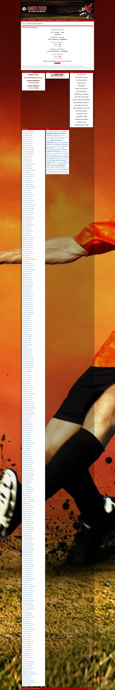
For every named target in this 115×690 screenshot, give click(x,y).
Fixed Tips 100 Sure (27, 383)
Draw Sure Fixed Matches (28, 302)
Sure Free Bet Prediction (27, 580)
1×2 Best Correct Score (27, 155)
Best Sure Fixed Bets (27, 229)
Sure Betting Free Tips (27, 562)
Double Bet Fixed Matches (29, 27)
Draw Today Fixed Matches (28, 304)
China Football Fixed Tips (28, 257)
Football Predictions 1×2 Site (28, 405)
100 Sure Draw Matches (27, 145)
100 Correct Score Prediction (28, 131)
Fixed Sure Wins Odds (27, 379)
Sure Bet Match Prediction (28, 556)
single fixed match (55, 164)
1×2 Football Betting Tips (27, 166)
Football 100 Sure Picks (27, 385)
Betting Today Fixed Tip (27, 245)
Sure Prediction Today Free (28, 598)
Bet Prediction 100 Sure (27, 235)
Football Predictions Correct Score (29, 407)
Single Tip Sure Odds (27, 519)
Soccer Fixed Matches (27, 525)
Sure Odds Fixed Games (27, 592)
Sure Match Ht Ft (26, 582)
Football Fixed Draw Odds (28, 397)
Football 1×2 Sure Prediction (28, 387)
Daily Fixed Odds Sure (27, 279)
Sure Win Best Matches (27, 613)
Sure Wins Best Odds (27, 631)
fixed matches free (52, 153)
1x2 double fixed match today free (31, 66)
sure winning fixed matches (57, 171)
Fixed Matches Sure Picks (28, 359)
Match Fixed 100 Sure (27, 452)
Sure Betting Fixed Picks (27, 558)
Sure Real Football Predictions (28, 600)
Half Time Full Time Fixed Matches (46, 20)
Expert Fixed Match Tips (27, 314)
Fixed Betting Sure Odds (27, 326)
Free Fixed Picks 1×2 (27, 422)
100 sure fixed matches (54, 141)
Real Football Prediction (27, 487)
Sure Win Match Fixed (27, 621)
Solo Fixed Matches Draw (28, 537)
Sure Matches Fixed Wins (28, 584)
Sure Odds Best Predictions (28, 590)
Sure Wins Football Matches (28, 641)
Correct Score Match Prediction (29, 269)
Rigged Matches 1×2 (27, 503)
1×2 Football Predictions (27, 168)
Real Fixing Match (26, 485)
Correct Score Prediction (74, 20)
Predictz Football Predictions (28, 474)
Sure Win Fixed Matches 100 (28, 617)
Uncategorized (25, 659)
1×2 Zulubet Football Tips (28, 196)
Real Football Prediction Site (28, 489)
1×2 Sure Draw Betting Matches (29, 186)
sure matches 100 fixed (60, 167)
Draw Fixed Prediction (27, 292)
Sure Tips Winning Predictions (28, 608)
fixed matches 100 (58, 149)
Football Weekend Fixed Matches (29, 413)
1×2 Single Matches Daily (28, 180)
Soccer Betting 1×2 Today (28, 521)
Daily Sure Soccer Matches (61, 20)
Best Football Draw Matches (28, 224)
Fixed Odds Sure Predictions (28, 365)
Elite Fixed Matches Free (27, 306)
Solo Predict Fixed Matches (28, 539)
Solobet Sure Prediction (27, 541)
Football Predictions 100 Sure (28, 403)
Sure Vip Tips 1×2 (26, 611)
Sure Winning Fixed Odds (28, 627)
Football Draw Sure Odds (27, 395)
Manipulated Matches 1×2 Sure (29, 442)
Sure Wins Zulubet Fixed (27, 645)
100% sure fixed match (58, 142)
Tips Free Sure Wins (27, 651)
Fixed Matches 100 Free (27, 352)
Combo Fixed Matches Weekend (29, 259)
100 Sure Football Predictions (28, 147)
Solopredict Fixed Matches (28, 546)
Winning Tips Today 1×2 (27, 684)
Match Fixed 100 (26, 450)
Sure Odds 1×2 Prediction (28, 588)
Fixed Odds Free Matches (28, 363)
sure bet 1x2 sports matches (78, 66)
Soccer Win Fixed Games (28, 531)
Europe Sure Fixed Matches (28, 312)
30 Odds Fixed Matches (27, 198)
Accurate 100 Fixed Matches (28, 200)
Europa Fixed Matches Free (28, 310)
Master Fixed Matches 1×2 (28, 444)
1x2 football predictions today (57, 137)
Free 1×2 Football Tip (27, 415)
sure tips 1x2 (58, 169)
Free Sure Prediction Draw (28, 424)
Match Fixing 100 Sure (27, 466)
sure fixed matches (58, 166)
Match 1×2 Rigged (26, 448)
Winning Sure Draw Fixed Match (29, 682)
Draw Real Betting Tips (27, 296)
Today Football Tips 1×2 (27, 653)
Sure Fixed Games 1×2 (27, 568)
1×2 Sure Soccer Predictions (28, 188)
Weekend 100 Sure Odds (27, 665)
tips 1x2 (65, 171)
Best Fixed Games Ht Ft (27, 214)
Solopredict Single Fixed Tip (28, 548)
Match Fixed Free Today (27, 458)
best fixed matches (63, 144)
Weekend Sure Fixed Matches (28, 671)
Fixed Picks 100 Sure (27, 369)
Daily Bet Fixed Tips (27, 275)
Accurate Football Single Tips (28, 206)
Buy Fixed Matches (26, 255)
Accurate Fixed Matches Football (29, 204)
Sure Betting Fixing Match (28, 560)
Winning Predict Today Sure (28, 680)
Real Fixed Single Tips (27, 482)
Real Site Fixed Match (27, 497)
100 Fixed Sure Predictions (28, 133)
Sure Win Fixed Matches (27, 615)
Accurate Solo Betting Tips (28, 212)
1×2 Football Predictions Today (29, 170)
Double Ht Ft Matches (27, 287)
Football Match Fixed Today (28, 401)
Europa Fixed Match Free (28, 308)
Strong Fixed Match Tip (27, 552)
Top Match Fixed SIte (27, 655)
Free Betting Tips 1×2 (27, 420)
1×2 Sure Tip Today (26, 190)
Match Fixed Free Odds (27, 456)
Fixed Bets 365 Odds (27, 320)
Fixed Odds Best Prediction (28, 361)
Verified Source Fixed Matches (29, 661)
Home (24, 20)
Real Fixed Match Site (27, 480)
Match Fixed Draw (26, 454)
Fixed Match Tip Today (27, 350)
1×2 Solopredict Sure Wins (28, 184)
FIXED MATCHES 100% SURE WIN (30, 1)
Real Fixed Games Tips (27, 476)
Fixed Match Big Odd (27, 340)
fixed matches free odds (60, 153)
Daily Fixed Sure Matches (28, 281)
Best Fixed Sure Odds (27, 220)
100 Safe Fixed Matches (27, 141)
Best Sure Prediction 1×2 (27, 231)
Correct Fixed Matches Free (28, 265)
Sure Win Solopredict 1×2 (28, 623)
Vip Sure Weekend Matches (28, 663)
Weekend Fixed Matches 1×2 (28, 667)
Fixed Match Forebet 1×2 (27, 344)
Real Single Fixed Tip (27, 495)
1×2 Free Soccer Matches (28, 174)
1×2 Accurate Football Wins (28, 153)
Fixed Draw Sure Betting (27, 330)
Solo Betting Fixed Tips (27, 535)
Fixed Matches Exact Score (28, 357)
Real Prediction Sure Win (27, 493)
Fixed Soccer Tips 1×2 (27, 375)
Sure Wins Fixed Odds (27, 635)
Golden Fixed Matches (27, 434)
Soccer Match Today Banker (28, 529)
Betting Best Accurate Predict (28, 237)
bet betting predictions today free (56, 66)
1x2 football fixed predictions (43, 66)
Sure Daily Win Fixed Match (28, 566)
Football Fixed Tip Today (27, 399)
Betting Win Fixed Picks (27, 247)
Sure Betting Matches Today (28, 564)
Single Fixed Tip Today (27, 517)
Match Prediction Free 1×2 (28, 468)
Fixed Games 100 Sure (27, 338)
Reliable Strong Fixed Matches (29, 501)
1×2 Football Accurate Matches (29, 164)
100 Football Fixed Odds (27, 135)
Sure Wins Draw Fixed (27, 633)
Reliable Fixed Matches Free (28, 499)
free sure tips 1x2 (59, 162)
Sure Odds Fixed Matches (28, 594)
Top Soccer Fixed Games (28, 657)
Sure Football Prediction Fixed (28, 578)
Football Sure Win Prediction (28, 411)
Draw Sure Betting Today (27, 298)
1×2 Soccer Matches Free (28, 182)
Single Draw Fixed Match (27, 511)
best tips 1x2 (60, 146)
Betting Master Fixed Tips (28, 241)
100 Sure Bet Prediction (27, 143)
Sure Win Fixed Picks (27, 619)
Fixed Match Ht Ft (26, 346)
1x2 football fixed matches (56, 132)
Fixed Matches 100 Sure (27, 355)
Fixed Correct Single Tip (27, 328)
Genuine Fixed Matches (27, 428)
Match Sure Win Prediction (28, 472)
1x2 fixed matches (60, 131)
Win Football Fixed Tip (27, 678)
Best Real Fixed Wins (27, 226)
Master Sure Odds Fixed (27, 446)
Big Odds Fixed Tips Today (28, 253)
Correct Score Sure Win (27, 273)
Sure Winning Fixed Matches (28, 625)
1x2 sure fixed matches (53, 138)
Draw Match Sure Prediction (28, 294)
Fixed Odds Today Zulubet (28, 367)
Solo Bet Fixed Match (27, 533)
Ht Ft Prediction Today (27, 440)
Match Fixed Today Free (27, 464)
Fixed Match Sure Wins (27, 348)
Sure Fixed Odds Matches (28, 570)
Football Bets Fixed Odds (28, 391)
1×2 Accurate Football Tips (28, 151)
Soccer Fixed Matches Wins (28, 527)
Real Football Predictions (27, 491)
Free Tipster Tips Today (27, 426)
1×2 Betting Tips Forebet (27, 159)
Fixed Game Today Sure (27, 336)
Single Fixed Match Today (28, 515)
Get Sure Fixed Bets (27, 432)
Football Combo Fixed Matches (29, 393)
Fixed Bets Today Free (27, 324)
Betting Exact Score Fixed (28, 239)
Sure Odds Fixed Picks (27, 596)
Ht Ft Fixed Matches (27, 438)
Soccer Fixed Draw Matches (28, 523)
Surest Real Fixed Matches (28, 649)
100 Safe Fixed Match (27, 139)
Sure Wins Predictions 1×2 (28, 643)
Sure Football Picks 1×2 (27, 576)
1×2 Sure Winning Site (27, 192)
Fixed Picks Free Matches (28, 371)
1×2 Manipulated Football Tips (28, 176)
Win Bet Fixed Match (27, 676)
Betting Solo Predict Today (28, 243)
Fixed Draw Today (26, 332)
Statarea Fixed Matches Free (28, 550)
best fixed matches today (51, 146)
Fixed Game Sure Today (27, 334)
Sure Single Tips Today (27, 602)
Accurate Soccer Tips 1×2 (28, 210)
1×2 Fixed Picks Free (27, 161)
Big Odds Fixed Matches (27, 251)
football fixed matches (57, 157)
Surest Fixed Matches (27, 647)
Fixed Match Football (27, 342)
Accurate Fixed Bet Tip (27, 202)
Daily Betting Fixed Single (28, 277)
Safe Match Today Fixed (27, 505)
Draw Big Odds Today (27, 290)
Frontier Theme (90, 688)
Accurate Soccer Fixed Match (28, 208)
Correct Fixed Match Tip (27, 263)
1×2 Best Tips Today (27, 157)
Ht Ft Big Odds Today (27, 436)
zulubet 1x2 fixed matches (62, 172)
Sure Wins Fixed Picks (27, 637)
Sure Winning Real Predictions (28, 629)
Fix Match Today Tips (27, 316)
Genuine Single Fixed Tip (27, 430)
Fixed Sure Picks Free (27, 377)
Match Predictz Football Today (29, 470)
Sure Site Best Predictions (28, 604)
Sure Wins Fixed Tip (27, 639)
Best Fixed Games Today (28, 216)
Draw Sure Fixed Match (27, 300)
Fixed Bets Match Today (27, 322)
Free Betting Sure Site (27, 417)
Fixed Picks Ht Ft (26, 373)
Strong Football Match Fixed (28, 554)
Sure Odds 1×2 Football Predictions (30, 586)
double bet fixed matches (68, 66)
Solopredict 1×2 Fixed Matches (29, 543)
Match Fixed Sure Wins (27, 460)
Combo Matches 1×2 (32, 20)
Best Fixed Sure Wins (27, 222)
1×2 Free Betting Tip (27, 172)
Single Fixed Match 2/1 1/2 (28, 513)
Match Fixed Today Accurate (28, 462)
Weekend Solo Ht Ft (27, 669)
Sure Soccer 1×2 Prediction (28, 606)
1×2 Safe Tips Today (27, 178)
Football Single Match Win (28, 409)
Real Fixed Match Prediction (28, 478)
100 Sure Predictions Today (28, 149)
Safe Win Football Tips (27, 509)
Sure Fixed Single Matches (28, 574)
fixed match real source (60, 155)
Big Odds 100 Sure (26, 249)
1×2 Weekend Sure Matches (28, 194)
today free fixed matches (51, 172)
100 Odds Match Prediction (28, 137)
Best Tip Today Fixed (27, 233)
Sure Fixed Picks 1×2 (27, 572)
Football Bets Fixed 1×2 (27, 389)
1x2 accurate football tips (51, 131)
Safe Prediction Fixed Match (28, 507)
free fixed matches (54, 160)
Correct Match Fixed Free (28, 267)
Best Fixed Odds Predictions (28, 218)
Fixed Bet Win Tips (26, 318)
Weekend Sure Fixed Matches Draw (30, 673)
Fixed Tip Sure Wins (27, 381)
